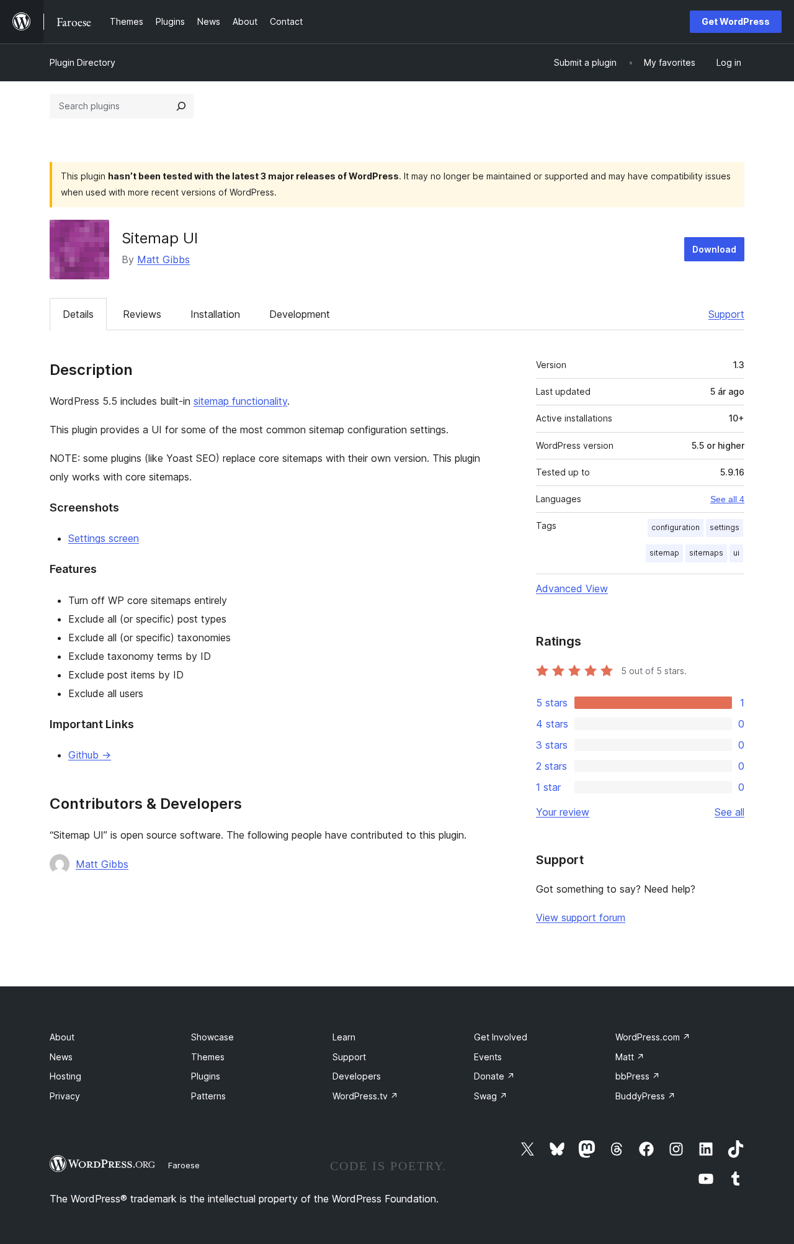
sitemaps (706, 552)
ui (736, 552)
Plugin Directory (82, 62)
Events (488, 1057)
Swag (490, 1096)
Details (78, 314)
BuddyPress (645, 1096)
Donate (494, 1076)
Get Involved (500, 1037)
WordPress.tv (365, 1096)
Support (726, 314)
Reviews (142, 314)
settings (724, 527)
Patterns (208, 1096)
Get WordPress (736, 21)
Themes (208, 1057)
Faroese (184, 1165)
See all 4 (727, 499)
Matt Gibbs (163, 259)
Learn (343, 1037)
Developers (356, 1076)
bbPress (637, 1076)
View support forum (580, 917)
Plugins (205, 1076)
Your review (562, 812)
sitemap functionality (240, 401)
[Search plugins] (181, 106)
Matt (630, 1057)
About (62, 1037)
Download (714, 249)
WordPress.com (652, 1037)
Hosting (65, 1076)
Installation (215, 314)
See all (729, 812)
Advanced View (572, 588)
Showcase (212, 1037)
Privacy (65, 1096)
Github (89, 755)
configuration (675, 527)
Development (299, 314)
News (61, 1057)
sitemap (664, 552)
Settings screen (103, 538)
